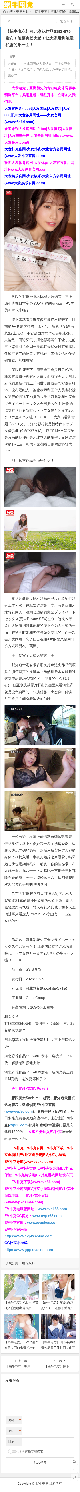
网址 (11, 1441)
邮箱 (14, 1430)
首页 (10, 11)
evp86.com (18, 1125)
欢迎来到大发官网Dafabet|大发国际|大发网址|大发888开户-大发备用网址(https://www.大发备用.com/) (38, 135)
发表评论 (65, 21)
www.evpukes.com (42, 1222)
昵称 (14, 1420)
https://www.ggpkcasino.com (28, 1250)
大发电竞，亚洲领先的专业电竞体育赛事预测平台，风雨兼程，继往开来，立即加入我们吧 (40, 94)
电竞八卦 (22, 11)
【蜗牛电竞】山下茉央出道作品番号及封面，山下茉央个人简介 (58, 1347)
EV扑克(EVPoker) (33, 1088)
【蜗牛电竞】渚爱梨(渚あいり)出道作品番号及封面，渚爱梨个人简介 (57, 1308)
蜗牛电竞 (42, 1483)
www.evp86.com (19, 1111)
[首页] (74, 1461)
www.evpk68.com (47, 1216)
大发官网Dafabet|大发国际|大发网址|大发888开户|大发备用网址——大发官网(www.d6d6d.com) (37, 115)
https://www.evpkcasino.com (28, 1236)
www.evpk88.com (52, 1209)
